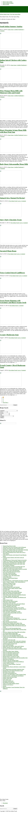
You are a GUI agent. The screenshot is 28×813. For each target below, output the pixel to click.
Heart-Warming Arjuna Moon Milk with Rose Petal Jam (13, 131)
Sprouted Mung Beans (8, 251)
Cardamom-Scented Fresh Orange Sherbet (12, 567)
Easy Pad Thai (6, 589)
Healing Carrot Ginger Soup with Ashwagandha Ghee (15, 657)
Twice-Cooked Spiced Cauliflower (12, 273)
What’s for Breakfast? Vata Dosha (10, 655)
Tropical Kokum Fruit (8, 616)
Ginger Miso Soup (7, 576)
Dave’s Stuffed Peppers (8, 645)
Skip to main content (7, 1)
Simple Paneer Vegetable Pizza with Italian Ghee (14, 562)
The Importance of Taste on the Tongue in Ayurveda (15, 560)
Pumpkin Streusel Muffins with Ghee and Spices (14, 624)
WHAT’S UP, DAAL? (8, 684)
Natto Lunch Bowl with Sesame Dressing (12, 592)
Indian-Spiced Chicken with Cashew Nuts (12, 623)
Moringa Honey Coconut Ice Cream (11, 656)
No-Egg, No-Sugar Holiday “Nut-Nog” (12, 664)
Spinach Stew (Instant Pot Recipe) (12, 198)
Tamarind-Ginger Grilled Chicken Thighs (12, 588)
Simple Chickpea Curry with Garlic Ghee (12, 647)
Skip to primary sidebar (8, 3)
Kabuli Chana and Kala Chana (10, 677)
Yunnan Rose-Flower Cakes (9, 546)
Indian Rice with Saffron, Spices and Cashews (13, 646)
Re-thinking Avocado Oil (8, 682)
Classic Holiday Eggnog (8, 663)
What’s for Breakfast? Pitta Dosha (10, 654)
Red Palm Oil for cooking (9, 672)
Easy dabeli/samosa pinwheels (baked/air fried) (13, 669)
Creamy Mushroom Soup (9, 335)
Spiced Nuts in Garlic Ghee (9, 584)
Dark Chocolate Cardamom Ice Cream (11, 611)
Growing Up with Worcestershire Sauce (12, 628)
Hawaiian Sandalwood (8, 681)
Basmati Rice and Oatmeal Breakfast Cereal (13, 670)
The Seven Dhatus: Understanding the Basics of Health (15, 580)
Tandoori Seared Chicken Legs (10, 643)
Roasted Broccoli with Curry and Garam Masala (14, 603)
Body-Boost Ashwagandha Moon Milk (14, 164)
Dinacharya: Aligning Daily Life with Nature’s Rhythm (15, 549)
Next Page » (5, 402)
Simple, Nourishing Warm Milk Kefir (11, 605)
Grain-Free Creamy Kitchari (9, 602)
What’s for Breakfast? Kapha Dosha (11, 652)
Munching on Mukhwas (8, 659)
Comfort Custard (6, 614)
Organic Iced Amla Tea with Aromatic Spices (13, 548)
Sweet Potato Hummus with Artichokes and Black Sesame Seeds (13, 301)
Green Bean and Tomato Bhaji (10, 574)
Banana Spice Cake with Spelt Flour (11, 570)
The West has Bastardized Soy (10, 673)
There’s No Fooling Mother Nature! (11, 683)
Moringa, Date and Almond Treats (10, 660)
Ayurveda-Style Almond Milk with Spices (12, 612)
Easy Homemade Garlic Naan (9, 606)
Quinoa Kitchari (6, 615)
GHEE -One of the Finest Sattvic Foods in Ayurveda (15, 569)
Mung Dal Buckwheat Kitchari (10, 621)
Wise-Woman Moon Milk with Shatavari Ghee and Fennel (11, 92)
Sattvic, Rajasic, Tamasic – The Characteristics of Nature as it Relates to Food (14, 582)
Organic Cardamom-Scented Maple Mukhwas (13, 661)
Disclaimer (5, 803)
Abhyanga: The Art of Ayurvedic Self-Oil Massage (14, 547)
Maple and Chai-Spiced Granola (10, 601)
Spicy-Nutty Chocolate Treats (11, 220)
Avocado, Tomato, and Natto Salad (11, 596)
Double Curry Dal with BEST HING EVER (13, 636)
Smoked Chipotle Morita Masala (10, 578)
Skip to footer (6, 4)
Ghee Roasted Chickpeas (8, 565)
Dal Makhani (6, 579)
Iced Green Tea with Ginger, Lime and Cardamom (14, 641)
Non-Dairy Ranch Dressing (9, 573)
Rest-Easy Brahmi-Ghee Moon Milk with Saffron (14, 632)
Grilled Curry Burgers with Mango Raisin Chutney (14, 561)
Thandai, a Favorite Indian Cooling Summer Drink (14, 674)
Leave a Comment (22, 201)
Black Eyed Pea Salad (8, 585)
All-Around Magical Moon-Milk (10, 633)
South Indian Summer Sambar (11, 26)
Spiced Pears (6, 665)
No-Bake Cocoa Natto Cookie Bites (11, 591)
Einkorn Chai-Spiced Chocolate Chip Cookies (13, 607)
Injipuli (4, 686)
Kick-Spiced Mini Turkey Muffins (10, 651)
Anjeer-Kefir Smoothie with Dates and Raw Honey (14, 609)
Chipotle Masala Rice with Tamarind (11, 587)
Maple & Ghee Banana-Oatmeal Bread (12, 593)
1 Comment (20, 305)
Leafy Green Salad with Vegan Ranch (11, 571)
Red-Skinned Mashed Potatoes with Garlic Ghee (14, 564)
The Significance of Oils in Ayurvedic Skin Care (14, 566)
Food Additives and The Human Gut (11, 618)
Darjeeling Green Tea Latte (9, 639)
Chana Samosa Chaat (8, 600)
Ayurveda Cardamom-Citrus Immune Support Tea (14, 642)
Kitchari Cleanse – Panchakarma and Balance (13, 675)
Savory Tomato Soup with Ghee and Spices (13, 551)
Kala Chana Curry (7, 679)
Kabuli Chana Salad (7, 678)
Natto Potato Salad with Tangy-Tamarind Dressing (14, 594)
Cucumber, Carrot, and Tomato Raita (11, 575)
